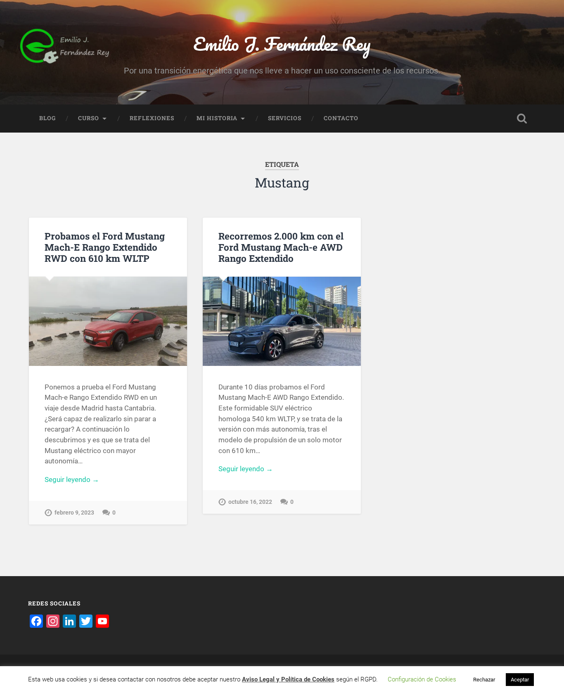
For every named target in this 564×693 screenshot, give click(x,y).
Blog (47, 118)
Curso (88, 118)
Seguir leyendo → (72, 479)
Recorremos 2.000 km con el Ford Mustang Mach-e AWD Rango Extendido (281, 247)
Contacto (341, 118)
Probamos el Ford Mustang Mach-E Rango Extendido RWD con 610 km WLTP (105, 247)
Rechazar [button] (484, 679)
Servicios (284, 118)
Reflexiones (152, 118)
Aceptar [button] (520, 679)
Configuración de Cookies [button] (422, 679)
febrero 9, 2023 (74, 512)
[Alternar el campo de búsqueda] (522, 118)
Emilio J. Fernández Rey (281, 43)
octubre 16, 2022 (250, 502)
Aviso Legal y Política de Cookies (288, 679)
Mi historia (217, 118)
